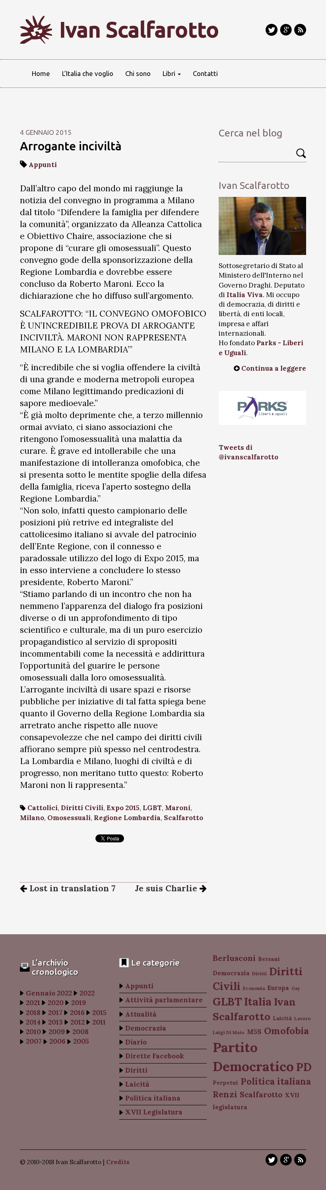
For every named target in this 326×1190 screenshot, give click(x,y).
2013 (55, 1022)
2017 (55, 1012)
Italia (258, 1001)
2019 (78, 1002)
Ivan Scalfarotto (139, 29)
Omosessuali (69, 817)
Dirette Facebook (154, 1056)
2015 (99, 1012)
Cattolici (42, 807)
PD (304, 1067)
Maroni (177, 807)
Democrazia (145, 1028)
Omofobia (286, 1031)
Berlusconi (234, 958)
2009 (57, 1031)
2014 (33, 1022)
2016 (77, 1012)
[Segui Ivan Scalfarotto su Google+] (286, 30)
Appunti (43, 164)
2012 (77, 1022)
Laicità (137, 1084)
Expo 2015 (123, 807)
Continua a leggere (273, 368)
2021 (33, 1002)
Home (41, 73)
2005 (81, 1041)
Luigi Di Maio (228, 1032)
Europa (278, 988)
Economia (254, 988)
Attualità (141, 1014)
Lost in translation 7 (71, 888)
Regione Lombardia (127, 817)
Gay (295, 988)
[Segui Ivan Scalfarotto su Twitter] (271, 30)
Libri (170, 73)
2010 (33, 1031)
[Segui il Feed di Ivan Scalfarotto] (300, 30)
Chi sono (138, 73)
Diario (136, 1042)
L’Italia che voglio (87, 73)
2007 (34, 1041)
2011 (99, 1022)
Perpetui (225, 1082)
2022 (87, 993)
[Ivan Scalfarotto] (262, 226)
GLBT (227, 1001)
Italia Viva (245, 294)
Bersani (269, 958)
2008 (80, 1031)
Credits (118, 1162)
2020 (56, 1002)
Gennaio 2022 (49, 993)
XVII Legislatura (153, 1112)
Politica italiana (152, 1098)
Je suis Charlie (167, 888)
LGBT (152, 807)
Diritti (136, 1070)
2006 (57, 1041)
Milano (32, 817)
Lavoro (302, 1018)
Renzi (225, 1094)
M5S (254, 1031)
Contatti (205, 73)
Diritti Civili (82, 807)
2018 (33, 1012)
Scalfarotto (183, 817)
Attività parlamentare (164, 1000)
